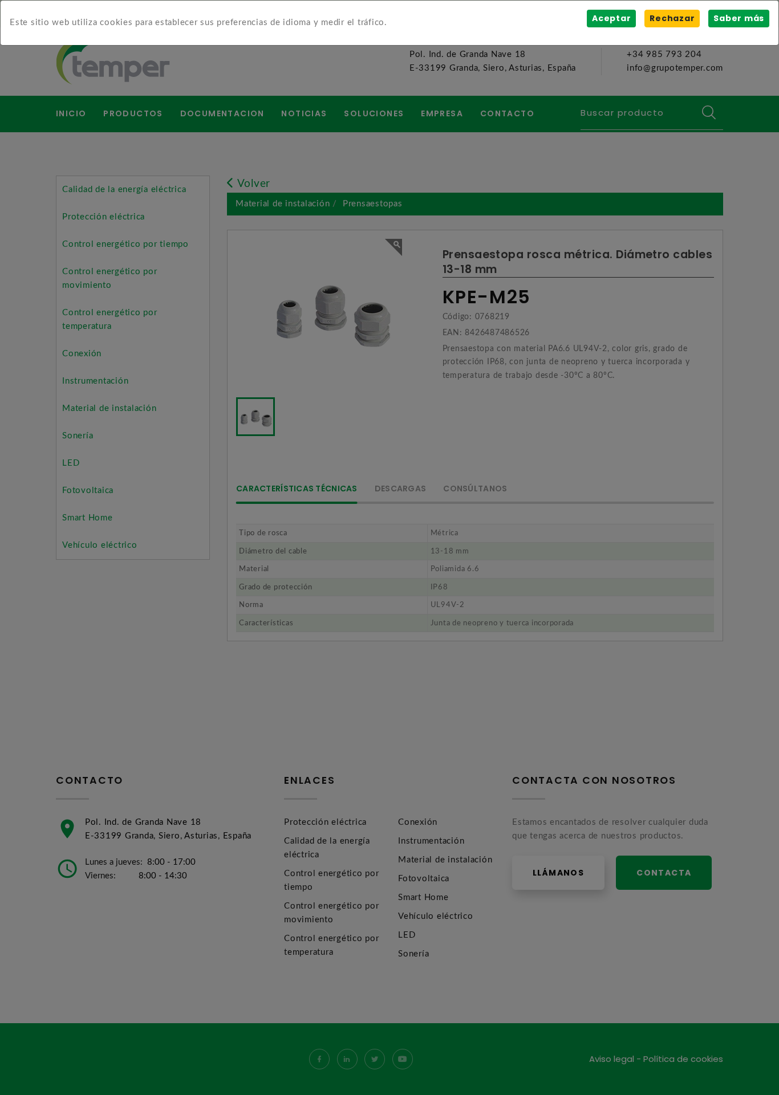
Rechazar (672, 18)
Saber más (738, 18)
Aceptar (611, 18)
